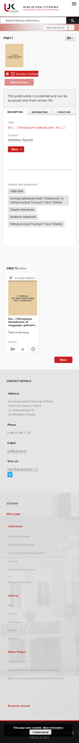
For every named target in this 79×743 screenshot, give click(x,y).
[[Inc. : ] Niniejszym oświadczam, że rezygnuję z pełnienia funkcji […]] (22, 296)
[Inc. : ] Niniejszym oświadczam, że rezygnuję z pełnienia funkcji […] (22, 322)
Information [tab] (39, 112)
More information (53, 727)
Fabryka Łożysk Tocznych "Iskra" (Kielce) (36, 224)
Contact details (17, 662)
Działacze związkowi (23, 217)
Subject (12, 630)
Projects (13, 561)
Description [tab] (15, 112)
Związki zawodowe (22, 209)
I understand (40, 732)
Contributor (15, 622)
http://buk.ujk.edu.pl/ (20, 469)
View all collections (19, 582)
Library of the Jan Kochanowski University (33, 670)
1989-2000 (16, 191)
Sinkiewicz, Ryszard (20, 140)
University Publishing (21, 544)
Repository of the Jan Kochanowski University (35, 678)
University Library (19, 536)
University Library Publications (27, 553)
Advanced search (55, 27)
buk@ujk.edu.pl (16, 451)
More (63, 360)
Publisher (14, 638)
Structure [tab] (63, 112)
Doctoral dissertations (22, 569)
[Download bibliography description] (12, 349)
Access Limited (27, 74)
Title (10, 605)
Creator (13, 613)
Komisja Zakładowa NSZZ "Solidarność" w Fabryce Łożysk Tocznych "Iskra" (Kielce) (36, 200)
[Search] (72, 20)
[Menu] (74, 3)
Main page (13, 514)
